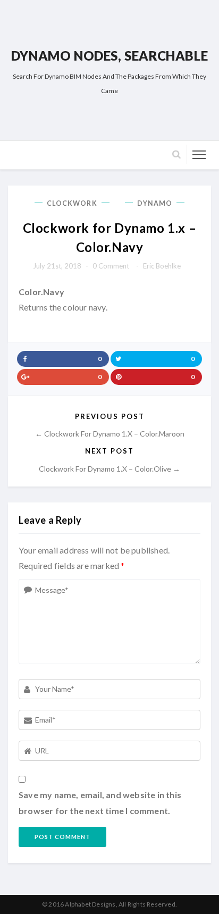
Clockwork (72, 203)
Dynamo (155, 203)
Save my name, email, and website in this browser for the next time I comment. (100, 803)
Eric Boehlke (162, 266)
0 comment (110, 266)
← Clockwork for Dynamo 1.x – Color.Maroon (109, 433)
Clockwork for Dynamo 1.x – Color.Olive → (109, 468)
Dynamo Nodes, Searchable (109, 55)
